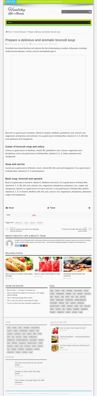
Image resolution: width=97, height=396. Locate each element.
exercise (79, 293)
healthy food (69, 300)
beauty (57, 290)
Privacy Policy (55, 393)
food (26, 222)
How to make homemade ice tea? (47, 274)
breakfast (69, 290)
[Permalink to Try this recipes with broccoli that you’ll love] (55, 351)
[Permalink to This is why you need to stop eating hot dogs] (19, 271)
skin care (87, 306)
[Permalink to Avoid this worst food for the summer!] (77, 271)
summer (58, 309)
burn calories (78, 290)
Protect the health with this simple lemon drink (74, 229)
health (32, 222)
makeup (61, 303)
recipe (40, 222)
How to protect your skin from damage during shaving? (24, 229)
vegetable (76, 309)
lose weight (53, 303)
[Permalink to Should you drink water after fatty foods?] (10, 377)
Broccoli (18, 222)
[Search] (90, 12)
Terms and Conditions (40, 393)
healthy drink (59, 300)
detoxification (60, 293)
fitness (57, 296)
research (69, 306)
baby (51, 290)
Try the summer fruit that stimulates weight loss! (23, 303)
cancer (86, 290)
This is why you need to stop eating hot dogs (22, 300)
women (68, 312)
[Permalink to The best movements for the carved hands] (10, 368)
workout (74, 312)
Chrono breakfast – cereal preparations (75, 337)
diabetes (68, 293)
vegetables (84, 309)
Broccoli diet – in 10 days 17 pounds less (21, 290)
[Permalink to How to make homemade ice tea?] (48, 271)
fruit (72, 296)
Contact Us (65, 393)
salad (76, 306)
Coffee (52, 293)
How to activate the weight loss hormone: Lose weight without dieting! (40, 2)
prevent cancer (54, 306)
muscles (73, 303)
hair (77, 296)
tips (64, 309)
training (69, 309)
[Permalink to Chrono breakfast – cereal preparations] (55, 342)
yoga (80, 312)
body (63, 290)
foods (67, 296)
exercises (87, 293)
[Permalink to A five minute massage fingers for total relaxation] (10, 386)
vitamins (52, 312)
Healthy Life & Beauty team (20, 44)
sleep (51, 309)
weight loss (60, 312)
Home (10, 32)
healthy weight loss (80, 300)
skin (81, 306)
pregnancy (81, 303)
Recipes (46, 44)
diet (74, 293)
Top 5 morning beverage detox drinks (19, 298)
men (67, 303)
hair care (82, 296)
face (51, 296)
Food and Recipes (20, 32)
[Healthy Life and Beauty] (15, 13)
